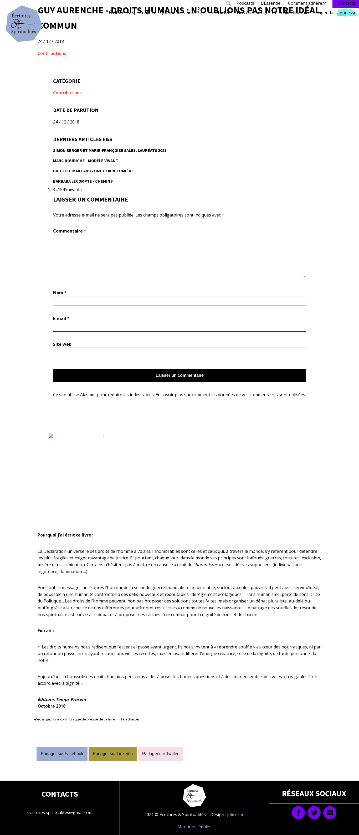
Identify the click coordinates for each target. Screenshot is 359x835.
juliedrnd (235, 814)
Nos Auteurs (249, 13)
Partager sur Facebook (62, 753)
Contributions (52, 53)
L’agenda (324, 13)
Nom (60, 293)
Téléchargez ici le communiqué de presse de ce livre (73, 719)
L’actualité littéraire (291, 13)
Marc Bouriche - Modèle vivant (85, 160)
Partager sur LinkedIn (113, 753)
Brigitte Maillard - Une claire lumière (93, 170)
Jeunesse (347, 13)
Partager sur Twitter (160, 753)
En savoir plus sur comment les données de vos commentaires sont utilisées (230, 395)
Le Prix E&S (220, 13)
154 (61, 189)
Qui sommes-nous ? (179, 13)
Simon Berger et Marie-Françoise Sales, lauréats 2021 (109, 150)
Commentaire (69, 231)
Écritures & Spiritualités (132, 13)
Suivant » (74, 189)
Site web (62, 344)
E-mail (61, 318)
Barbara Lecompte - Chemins (83, 181)
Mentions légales (194, 826)
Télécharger (130, 719)
